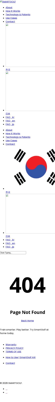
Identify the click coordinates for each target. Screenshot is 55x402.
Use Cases (11, 140)
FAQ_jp (10, 246)
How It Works (13, 133)
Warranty (11, 344)
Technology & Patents (18, 137)
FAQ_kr (10, 239)
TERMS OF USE (13, 351)
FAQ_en (10, 243)
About (9, 130)
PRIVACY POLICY (14, 348)
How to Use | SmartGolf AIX (21, 357)
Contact (10, 144)
